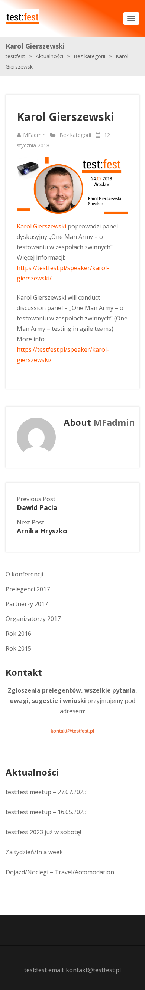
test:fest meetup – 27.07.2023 (46, 792)
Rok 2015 (18, 648)
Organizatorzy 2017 (33, 619)
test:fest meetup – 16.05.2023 (46, 812)
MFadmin (34, 134)
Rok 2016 (18, 633)
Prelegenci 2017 (28, 589)
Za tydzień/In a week (34, 852)
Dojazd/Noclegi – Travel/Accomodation (60, 872)
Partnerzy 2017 (27, 604)
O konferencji (24, 574)
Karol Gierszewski (41, 226)
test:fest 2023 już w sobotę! (43, 832)
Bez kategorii (75, 134)
